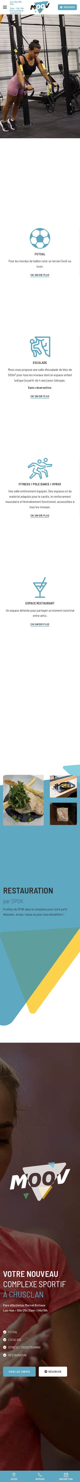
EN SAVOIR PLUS (40, 275)
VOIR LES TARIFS (19, 1371)
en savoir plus (40, 624)
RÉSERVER (69, 7)
